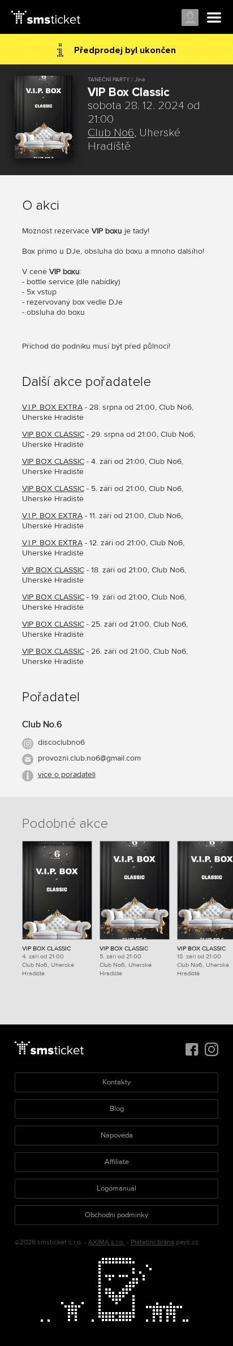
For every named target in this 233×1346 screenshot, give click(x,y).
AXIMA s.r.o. (106, 1242)
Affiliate (117, 1161)
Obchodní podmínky (116, 1214)
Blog (117, 1108)
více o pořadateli (67, 774)
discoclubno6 (61, 742)
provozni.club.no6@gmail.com (89, 758)
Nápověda (117, 1135)
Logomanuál (116, 1188)
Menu (214, 18)
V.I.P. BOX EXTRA (52, 407)
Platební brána (152, 1242)
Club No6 (111, 132)
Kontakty (116, 1082)
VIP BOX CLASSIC (53, 434)
